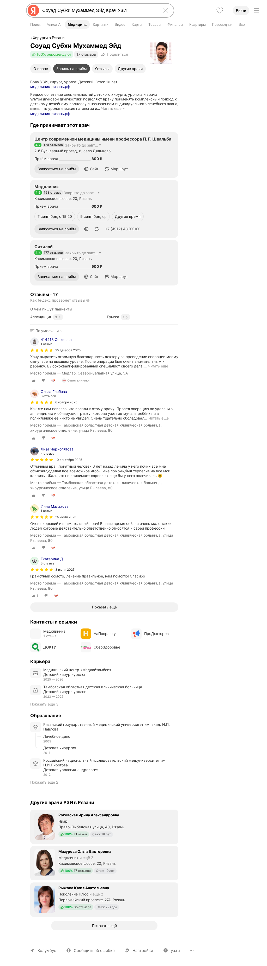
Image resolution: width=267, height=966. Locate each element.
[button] (91, 169)
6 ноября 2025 (66, 402)
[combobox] (99, 10)
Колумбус (47, 950)
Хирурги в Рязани (48, 37)
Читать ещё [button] (158, 366)
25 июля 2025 (65, 517)
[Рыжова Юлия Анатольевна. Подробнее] (104, 899)
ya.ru (175, 950)
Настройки (142, 950)
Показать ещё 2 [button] (44, 782)
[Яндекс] (33, 10)
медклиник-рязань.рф (50, 86)
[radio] (34, 380)
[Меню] (256, 10)
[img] (41, 350)
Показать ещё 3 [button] (44, 704)
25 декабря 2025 (68, 350)
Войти (241, 11)
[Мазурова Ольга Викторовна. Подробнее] (104, 862)
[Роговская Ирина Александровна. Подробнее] (104, 826)
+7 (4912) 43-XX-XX (122, 229)
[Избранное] (220, 10)
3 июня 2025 (65, 569)
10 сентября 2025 (68, 460)
